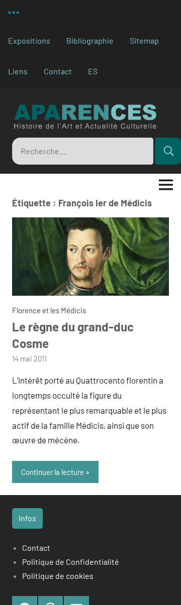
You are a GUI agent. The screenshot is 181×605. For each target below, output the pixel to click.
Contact (58, 71)
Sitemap (144, 40)
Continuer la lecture (52, 471)
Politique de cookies (58, 575)
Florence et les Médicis (49, 310)
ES (93, 71)
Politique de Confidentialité (70, 561)
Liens (18, 71)
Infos (27, 518)
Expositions (29, 40)
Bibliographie (90, 40)
